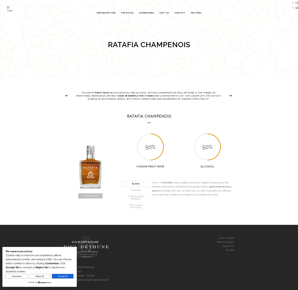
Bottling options (135, 206)
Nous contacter (226, 238)
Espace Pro (228, 246)
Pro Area (230, 250)
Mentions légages (225, 242)
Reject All (40, 276)
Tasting (136, 190)
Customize (16, 276)
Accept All (62, 276)
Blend (136, 184)
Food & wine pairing (136, 197)
